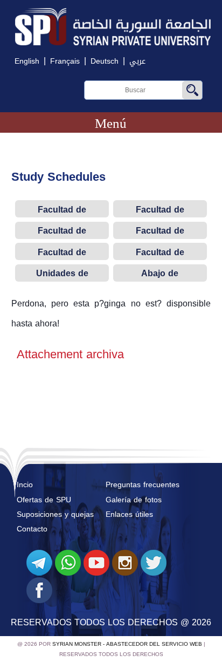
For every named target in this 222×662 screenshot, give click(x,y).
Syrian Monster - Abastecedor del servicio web (127, 644)
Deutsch (105, 61)
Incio (25, 485)
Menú (111, 123)
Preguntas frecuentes (142, 485)
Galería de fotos (134, 500)
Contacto (32, 529)
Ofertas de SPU (44, 500)
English (27, 61)
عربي (137, 61)
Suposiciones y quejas (55, 514)
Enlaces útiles (129, 514)
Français (65, 61)
